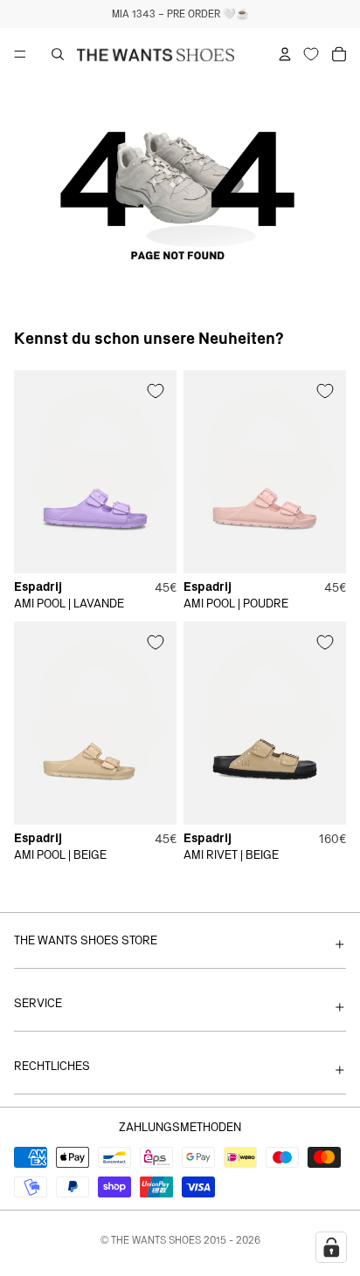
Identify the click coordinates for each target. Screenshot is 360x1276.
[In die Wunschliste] (156, 391)
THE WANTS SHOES (156, 1240)
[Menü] (20, 54)
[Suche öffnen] (57, 54)
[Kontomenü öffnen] (285, 54)
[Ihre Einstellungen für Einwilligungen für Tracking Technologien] (331, 1247)
